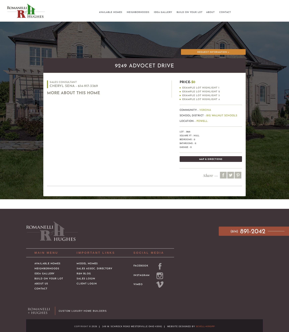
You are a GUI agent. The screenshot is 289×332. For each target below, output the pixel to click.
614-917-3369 (88, 86)
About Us (41, 284)
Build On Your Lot (48, 279)
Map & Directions (210, 159)
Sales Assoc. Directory (94, 268)
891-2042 (248, 231)
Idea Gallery (44, 274)
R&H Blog (84, 274)
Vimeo (138, 284)
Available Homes (47, 263)
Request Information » (213, 52)
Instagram (141, 275)
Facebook (140, 266)
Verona (205, 110)
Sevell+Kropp (205, 326)
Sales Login (86, 279)
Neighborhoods (46, 268)
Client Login (87, 284)
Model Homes (87, 263)
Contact (40, 289)
